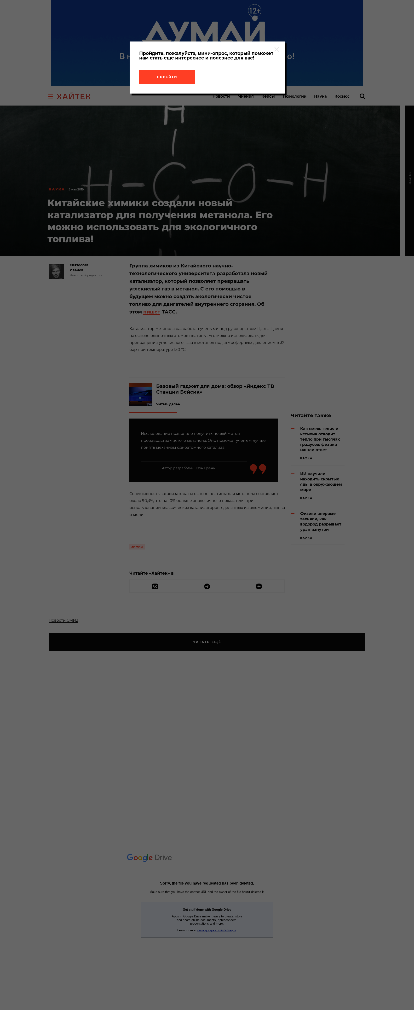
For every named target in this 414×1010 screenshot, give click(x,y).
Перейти (167, 77)
